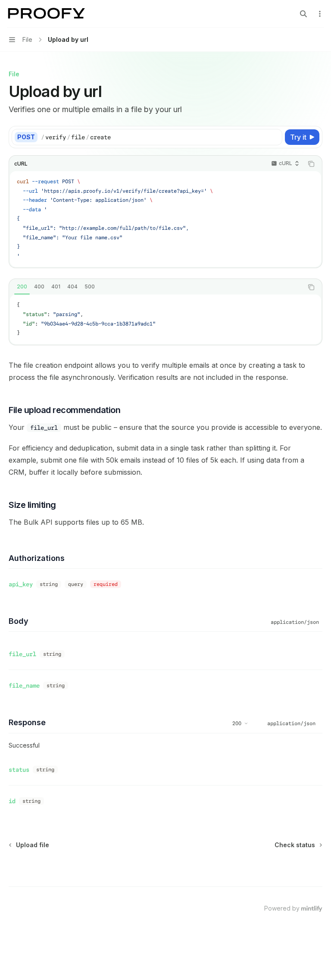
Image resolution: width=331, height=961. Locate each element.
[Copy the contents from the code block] (311, 163)
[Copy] (274, 137)
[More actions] (319, 14)
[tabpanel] (165, 319)
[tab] (22, 287)
